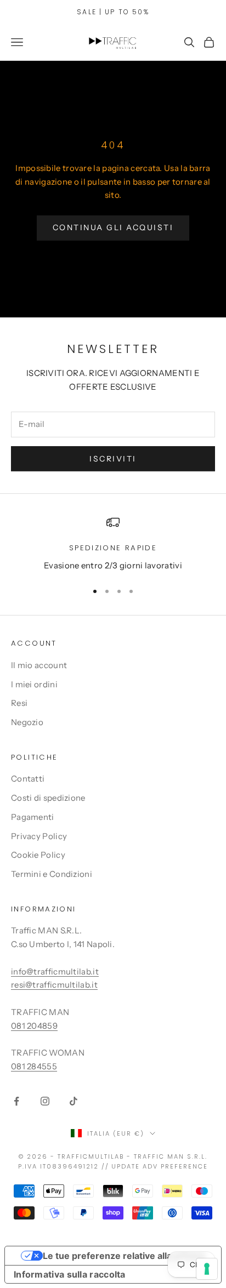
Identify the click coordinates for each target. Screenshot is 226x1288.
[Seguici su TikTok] (73, 1101)
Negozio (27, 722)
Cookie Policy (38, 855)
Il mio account (39, 665)
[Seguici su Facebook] (16, 1101)
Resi (19, 703)
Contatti (27, 778)
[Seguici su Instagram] (44, 1101)
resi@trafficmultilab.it (54, 984)
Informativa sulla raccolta (70, 1274)
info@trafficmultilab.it (55, 971)
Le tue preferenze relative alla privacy (124, 1255)
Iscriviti (113, 459)
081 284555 (34, 1066)
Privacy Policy (39, 836)
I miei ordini (34, 684)
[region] (113, 544)
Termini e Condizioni (51, 874)
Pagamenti (32, 817)
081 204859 (34, 1026)
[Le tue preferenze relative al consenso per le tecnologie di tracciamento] (206, 1268)
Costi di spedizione (48, 798)
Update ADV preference (159, 1166)
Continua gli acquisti (113, 227)
